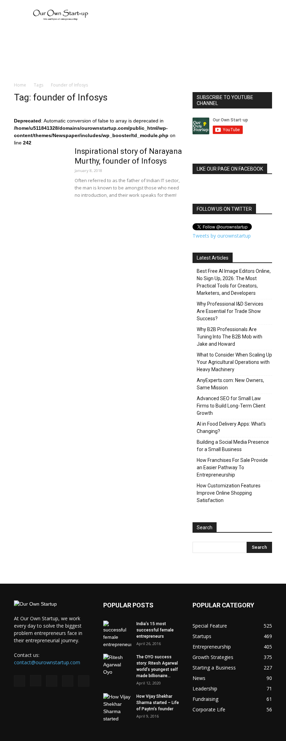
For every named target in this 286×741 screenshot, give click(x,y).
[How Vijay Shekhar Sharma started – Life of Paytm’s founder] (117, 708)
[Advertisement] (190, 15)
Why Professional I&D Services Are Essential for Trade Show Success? (230, 311)
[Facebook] (19, 681)
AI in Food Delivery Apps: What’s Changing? (231, 427)
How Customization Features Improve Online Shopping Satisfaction (229, 493)
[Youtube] (83, 681)
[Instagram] (35, 680)
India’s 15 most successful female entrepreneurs (155, 630)
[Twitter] (67, 681)
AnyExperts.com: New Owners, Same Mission (230, 383)
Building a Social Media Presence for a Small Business (233, 445)
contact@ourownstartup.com (47, 662)
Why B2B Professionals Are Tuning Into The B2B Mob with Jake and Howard (229, 337)
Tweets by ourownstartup (222, 235)
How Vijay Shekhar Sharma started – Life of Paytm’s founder (157, 702)
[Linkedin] (51, 681)
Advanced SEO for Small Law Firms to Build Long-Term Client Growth (231, 406)
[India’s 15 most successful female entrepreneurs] (117, 634)
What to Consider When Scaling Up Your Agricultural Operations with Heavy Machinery (234, 362)
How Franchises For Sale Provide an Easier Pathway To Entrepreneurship (232, 467)
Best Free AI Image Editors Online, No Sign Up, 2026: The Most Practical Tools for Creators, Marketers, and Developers (234, 282)
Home (20, 85)
